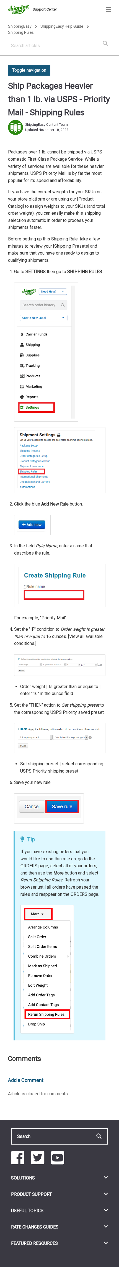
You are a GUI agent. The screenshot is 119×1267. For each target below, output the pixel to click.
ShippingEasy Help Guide (61, 26)
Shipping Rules (21, 32)
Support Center (45, 9)
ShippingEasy (20, 26)
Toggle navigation (29, 70)
